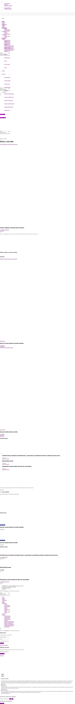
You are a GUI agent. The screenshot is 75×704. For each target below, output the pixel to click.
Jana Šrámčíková (4, 557)
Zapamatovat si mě (5, 641)
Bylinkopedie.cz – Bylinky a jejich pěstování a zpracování (12, 585)
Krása (5, 37)
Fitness (3, 22)
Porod (3, 25)
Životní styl (4, 27)
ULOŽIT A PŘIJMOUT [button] (5, 693)
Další (3, 436)
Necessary (4, 685)
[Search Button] (9, 53)
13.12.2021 (2, 558)
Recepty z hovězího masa (9, 45)
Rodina (3, 26)
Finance (5, 31)
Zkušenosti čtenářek (8, 5)
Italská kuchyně (7, 43)
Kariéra (5, 32)
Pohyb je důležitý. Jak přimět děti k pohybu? (12, 227)
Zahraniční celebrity (8, 8)
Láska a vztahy (7, 36)
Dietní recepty (7, 42)
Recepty (3, 39)
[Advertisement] (33, 243)
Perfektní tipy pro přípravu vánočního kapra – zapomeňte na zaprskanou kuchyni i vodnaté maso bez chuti (31, 455)
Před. (1, 436)
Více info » (2, 489)
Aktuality (4, 9)
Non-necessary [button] (4, 689)
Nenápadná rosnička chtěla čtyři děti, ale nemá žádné (16, 466)
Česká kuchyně (7, 40)
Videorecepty (2, 341)
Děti (3, 18)
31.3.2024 (2, 435)
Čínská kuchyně (7, 41)
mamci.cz (3, 345)
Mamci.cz (7, 590)
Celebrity (4, 6)
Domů (1, 138)
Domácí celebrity (7, 7)
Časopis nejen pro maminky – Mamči (9, 11)
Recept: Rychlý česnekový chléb (8, 432)
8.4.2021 (1, 582)
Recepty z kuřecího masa (9, 46)
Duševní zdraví (7, 30)
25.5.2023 (2, 570)
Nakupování (4, 2)
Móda (3, 23)
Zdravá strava (7, 51)
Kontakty (4, 589)
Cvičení (5, 28)
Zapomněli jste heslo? (4, 645)
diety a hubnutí (7, 29)
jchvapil (2, 569)
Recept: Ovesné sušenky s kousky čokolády (12, 343)
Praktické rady (7, 33)
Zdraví (3, 38)
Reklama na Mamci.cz (6, 587)
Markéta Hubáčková (5, 229)
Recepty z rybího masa (8, 47)
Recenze (6, 4)
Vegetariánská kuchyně (8, 50)
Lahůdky (6, 44)
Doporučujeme (7, 3)
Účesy (5, 34)
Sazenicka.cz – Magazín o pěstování (9, 586)
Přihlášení (2, 655)
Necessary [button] (3, 683)
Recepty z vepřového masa (9, 48)
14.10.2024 (2, 346)
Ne (12, 698)
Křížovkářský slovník (7, 461)
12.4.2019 (2, 230)
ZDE (18, 494)
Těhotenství (4, 24)
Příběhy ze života (5, 1)
